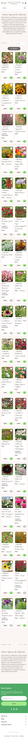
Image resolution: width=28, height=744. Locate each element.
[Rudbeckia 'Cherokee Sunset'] (21, 245)
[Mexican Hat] (7, 403)
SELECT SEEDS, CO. (16, 732)
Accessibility (7, 736)
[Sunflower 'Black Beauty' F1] (7, 469)
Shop (2, 719)
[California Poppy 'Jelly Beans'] (21, 152)
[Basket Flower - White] (7, 372)
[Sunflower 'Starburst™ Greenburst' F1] (7, 88)
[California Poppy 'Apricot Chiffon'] (21, 372)
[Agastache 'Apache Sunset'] (21, 119)
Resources (4, 722)
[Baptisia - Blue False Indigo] (21, 604)
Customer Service (6, 724)
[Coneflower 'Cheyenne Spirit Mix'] (21, 403)
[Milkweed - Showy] (21, 469)
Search (4, 8)
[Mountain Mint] (7, 245)
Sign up (14, 703)
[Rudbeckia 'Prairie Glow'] (21, 537)
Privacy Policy (15, 736)
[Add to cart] (11, 77)
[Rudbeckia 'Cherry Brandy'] (21, 344)
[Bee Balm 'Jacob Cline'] (7, 212)
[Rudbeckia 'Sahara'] (7, 57)
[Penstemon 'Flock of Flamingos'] (7, 276)
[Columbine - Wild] (7, 537)
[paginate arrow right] (26, 644)
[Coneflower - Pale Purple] (7, 344)
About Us (4, 716)
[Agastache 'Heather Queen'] (7, 119)
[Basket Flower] (21, 183)
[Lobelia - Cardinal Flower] (7, 183)
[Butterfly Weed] (7, 152)
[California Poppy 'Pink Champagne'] (21, 434)
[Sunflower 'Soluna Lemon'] (7, 566)
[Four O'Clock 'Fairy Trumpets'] (7, 502)
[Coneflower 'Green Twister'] (7, 311)
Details (5, 77)
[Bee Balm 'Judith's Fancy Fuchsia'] (21, 502)
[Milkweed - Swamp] (21, 276)
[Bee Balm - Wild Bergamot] (21, 311)
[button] (11, 709)
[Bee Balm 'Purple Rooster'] (7, 604)
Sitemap (22, 736)
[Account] (23, 3)
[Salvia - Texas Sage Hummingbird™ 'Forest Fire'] (21, 212)
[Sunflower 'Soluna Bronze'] (21, 88)
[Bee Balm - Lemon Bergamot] (21, 57)
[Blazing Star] (7, 434)
